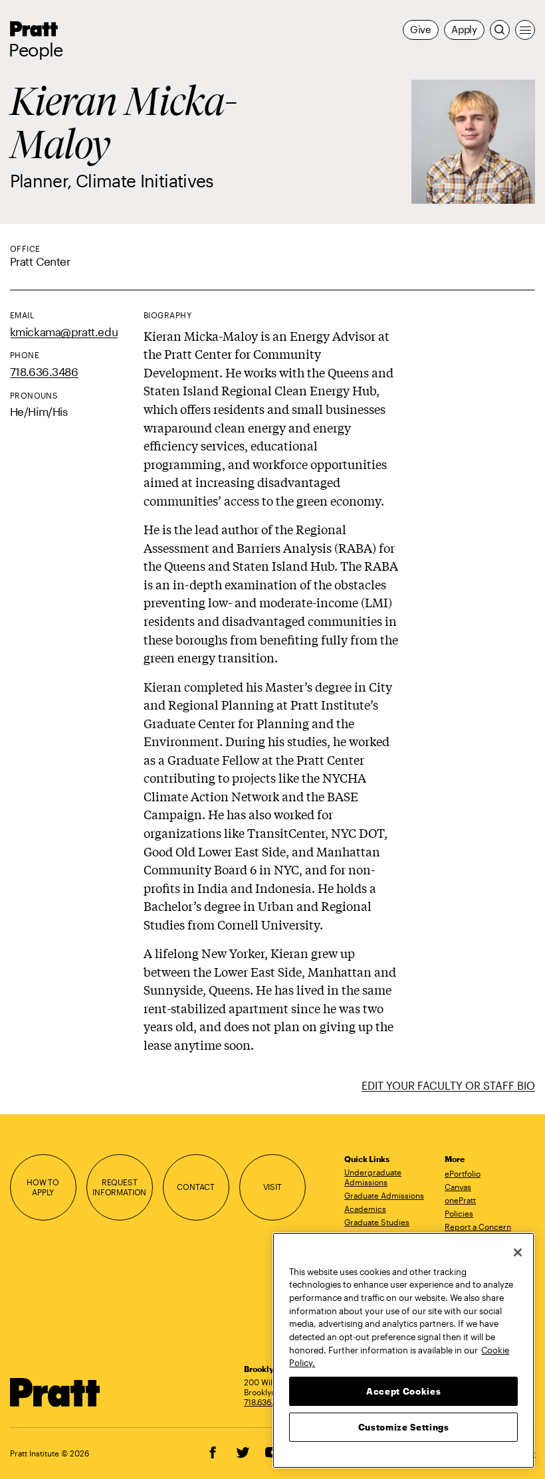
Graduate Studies (376, 1222)
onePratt (460, 1200)
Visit (272, 1186)
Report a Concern (478, 1226)
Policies (459, 1213)
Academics (365, 1208)
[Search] (500, 30)
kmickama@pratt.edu (64, 332)
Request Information (119, 1187)
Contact (196, 1186)
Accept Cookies (403, 1391)
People (36, 50)
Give (420, 29)
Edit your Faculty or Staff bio (448, 1085)
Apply (464, 29)
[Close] (517, 1252)
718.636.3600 (268, 1402)
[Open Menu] (525, 30)
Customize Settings (403, 1427)
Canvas (458, 1186)
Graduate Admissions (384, 1195)
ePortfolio (463, 1173)
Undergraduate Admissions (372, 1177)
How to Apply (43, 1187)
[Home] (55, 1392)
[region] (403, 1350)
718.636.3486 (44, 371)
